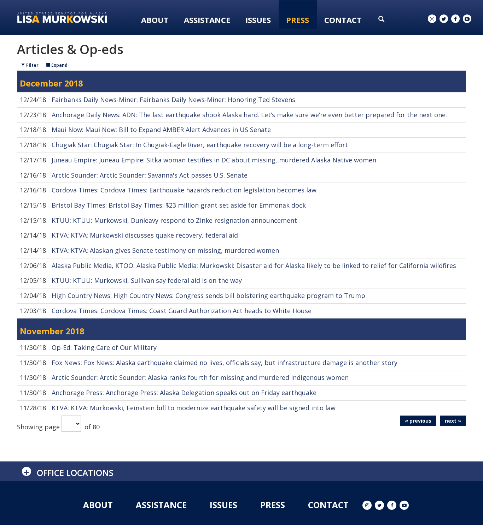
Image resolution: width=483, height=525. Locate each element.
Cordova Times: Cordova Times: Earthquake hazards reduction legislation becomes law (184, 190)
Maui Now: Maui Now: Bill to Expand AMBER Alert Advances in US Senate (161, 129)
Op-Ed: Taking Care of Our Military (104, 347)
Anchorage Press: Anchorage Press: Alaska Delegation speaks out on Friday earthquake (184, 392)
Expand (59, 65)
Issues (258, 19)
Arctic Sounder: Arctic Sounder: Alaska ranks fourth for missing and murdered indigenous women (200, 377)
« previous (418, 420)
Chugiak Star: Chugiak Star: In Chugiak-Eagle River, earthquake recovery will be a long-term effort (200, 145)
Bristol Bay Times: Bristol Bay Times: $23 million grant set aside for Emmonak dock (179, 205)
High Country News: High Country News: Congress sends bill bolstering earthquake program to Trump (208, 295)
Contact (343, 19)
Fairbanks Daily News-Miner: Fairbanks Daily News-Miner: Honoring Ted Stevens (173, 99)
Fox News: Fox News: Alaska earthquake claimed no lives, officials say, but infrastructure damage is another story (224, 362)
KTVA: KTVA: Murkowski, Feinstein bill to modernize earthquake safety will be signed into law (194, 408)
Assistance (207, 19)
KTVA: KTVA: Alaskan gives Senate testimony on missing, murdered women (165, 250)
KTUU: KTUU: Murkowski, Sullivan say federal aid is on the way (147, 280)
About (155, 19)
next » (453, 420)
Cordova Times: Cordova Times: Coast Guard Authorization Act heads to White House (182, 310)
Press (297, 19)
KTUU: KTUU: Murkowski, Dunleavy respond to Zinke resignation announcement (174, 220)
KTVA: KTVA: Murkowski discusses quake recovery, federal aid (145, 235)
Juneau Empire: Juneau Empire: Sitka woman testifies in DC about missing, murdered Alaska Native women (214, 160)
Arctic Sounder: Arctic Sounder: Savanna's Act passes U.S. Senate (150, 175)
